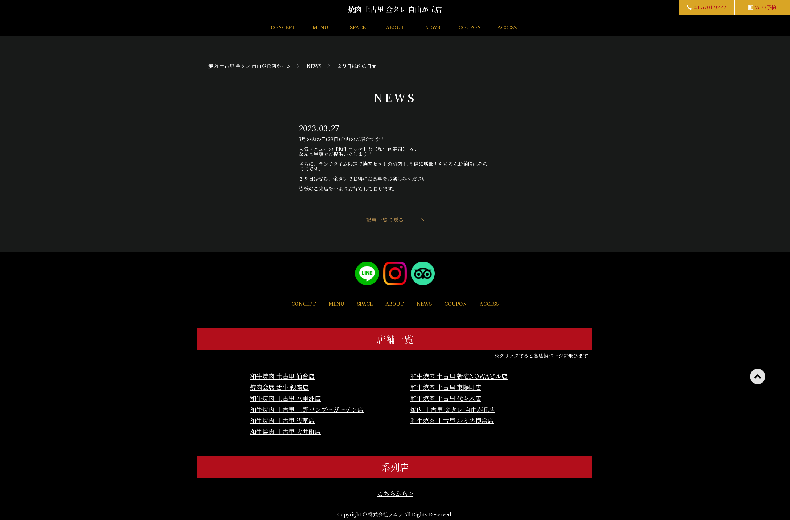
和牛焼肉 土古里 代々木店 (445, 398)
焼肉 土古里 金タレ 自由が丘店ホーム (249, 65)
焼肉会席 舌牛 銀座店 (279, 387)
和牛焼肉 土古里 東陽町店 (445, 387)
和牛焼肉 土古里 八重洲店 (285, 398)
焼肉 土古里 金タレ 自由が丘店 (452, 409)
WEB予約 (765, 7)
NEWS (432, 27)
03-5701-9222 (709, 7)
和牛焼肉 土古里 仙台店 (282, 375)
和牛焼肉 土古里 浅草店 (282, 420)
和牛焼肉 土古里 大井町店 (285, 431)
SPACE (358, 27)
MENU (320, 27)
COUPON (470, 27)
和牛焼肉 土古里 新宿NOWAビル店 (459, 375)
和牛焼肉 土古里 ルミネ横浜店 (452, 420)
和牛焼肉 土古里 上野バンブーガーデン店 (307, 409)
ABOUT (395, 27)
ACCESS (507, 27)
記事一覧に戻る (385, 219)
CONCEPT (283, 27)
